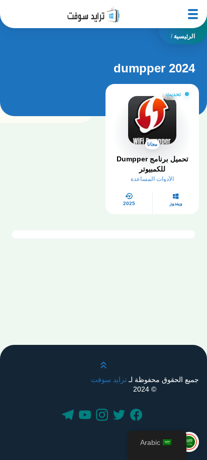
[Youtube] (86, 416)
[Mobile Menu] (193, 14)
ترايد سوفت (109, 380)
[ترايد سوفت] (93, 14)
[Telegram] (69, 416)
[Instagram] (103, 416)
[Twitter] (120, 416)
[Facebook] (137, 416)
